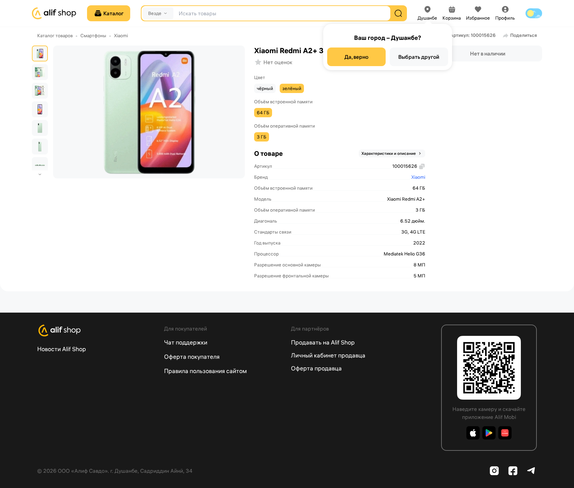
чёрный (265, 88)
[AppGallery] (505, 432)
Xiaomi (121, 36)
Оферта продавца (316, 368)
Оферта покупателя (192, 356)
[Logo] (96, 331)
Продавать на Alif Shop (323, 342)
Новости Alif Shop (61, 349)
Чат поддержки (185, 342)
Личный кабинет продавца (328, 355)
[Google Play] (489, 432)
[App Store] (473, 432)
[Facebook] (513, 470)
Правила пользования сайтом (205, 371)
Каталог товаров (55, 36)
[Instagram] (494, 470)
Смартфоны (93, 36)
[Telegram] (531, 470)
